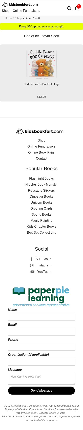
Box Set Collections (41, 232)
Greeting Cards (41, 208)
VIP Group (44, 259)
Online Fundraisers (26, 10)
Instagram (44, 265)
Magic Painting (42, 220)
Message (15, 369)
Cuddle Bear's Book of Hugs (41, 84)
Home (9, 18)
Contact (41, 158)
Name (12, 309)
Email (12, 324)
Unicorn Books (41, 202)
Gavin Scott (32, 18)
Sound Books (41, 214)
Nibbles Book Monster (41, 184)
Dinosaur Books (41, 196)
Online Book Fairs (41, 152)
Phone (13, 339)
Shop (5, 10)
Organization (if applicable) (28, 354)
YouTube (43, 271)
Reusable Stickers (41, 190)
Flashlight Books (41, 178)
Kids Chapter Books (41, 226)
